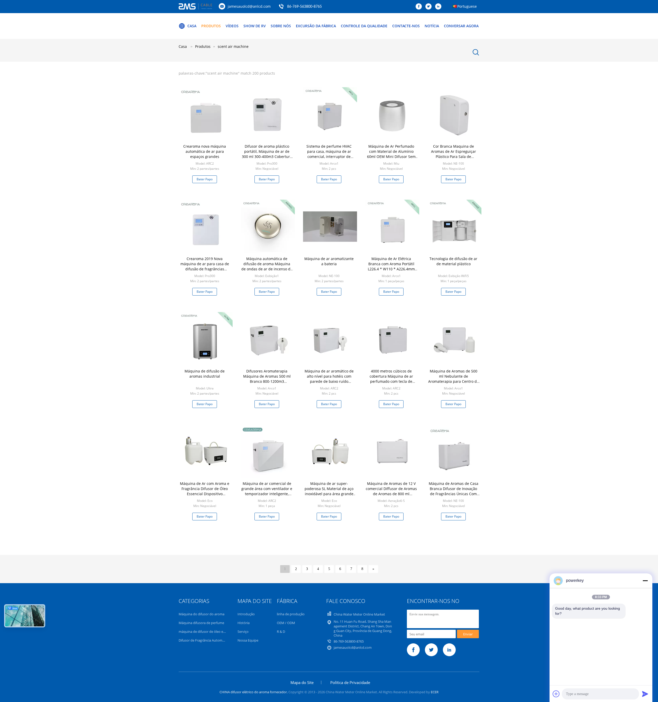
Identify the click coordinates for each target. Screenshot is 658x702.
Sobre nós (281, 25)
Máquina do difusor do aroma (201, 614)
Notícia (432, 25)
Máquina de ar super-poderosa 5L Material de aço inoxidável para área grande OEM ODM (329, 491)
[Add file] (556, 693)
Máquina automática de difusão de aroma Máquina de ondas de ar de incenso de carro (267, 266)
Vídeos (232, 25)
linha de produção (291, 614)
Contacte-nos (406, 25)
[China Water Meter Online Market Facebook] (420, 6)
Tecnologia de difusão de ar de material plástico (453, 261)
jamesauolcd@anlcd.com (249, 6)
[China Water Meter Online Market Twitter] (430, 6)
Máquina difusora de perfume (201, 622)
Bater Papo (205, 179)
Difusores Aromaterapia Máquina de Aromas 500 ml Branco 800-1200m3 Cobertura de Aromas (267, 379)
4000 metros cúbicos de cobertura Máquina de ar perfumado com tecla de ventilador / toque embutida (391, 379)
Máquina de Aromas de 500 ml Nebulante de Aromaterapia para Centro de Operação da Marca (453, 379)
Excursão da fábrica (316, 25)
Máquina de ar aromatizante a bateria (329, 261)
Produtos (211, 25)
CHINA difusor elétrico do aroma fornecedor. (254, 692)
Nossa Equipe (247, 640)
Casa (191, 25)
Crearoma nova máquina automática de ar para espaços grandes (204, 151)
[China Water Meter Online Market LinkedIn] (439, 6)
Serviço (243, 631)
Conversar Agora (461, 25)
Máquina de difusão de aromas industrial (205, 374)
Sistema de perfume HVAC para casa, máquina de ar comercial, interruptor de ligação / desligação (329, 154)
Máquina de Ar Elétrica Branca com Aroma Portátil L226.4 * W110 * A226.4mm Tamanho (391, 266)
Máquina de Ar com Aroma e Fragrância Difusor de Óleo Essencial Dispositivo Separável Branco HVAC (204, 491)
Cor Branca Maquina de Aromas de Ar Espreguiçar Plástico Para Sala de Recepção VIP (453, 154)
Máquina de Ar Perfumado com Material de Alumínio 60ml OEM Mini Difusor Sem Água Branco (391, 154)
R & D (281, 631)
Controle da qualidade (364, 25)
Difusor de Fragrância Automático (204, 640)
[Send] (645, 693)
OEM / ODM (286, 622)
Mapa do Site (302, 682)
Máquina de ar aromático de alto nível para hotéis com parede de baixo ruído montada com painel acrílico (329, 379)
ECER (434, 692)
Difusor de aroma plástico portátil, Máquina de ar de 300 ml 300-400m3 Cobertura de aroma (267, 154)
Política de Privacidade (350, 682)
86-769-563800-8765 (304, 6)
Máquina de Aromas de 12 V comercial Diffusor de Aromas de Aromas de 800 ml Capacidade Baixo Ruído (391, 491)
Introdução (246, 614)
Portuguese (467, 6)
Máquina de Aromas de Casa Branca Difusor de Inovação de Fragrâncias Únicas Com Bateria (453, 491)
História (243, 622)
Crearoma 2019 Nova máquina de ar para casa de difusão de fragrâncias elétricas (204, 266)
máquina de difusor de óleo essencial (207, 631)
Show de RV (254, 25)
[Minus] (645, 580)
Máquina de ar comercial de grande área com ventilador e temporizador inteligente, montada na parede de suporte (266, 493)
